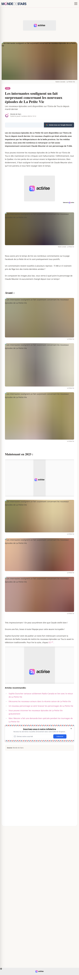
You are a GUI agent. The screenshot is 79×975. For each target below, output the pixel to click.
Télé (7, 88)
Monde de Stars (15, 114)
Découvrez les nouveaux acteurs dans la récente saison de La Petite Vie (40, 701)
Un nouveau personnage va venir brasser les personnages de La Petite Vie (41, 706)
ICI (50, 642)
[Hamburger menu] (75, 3)
